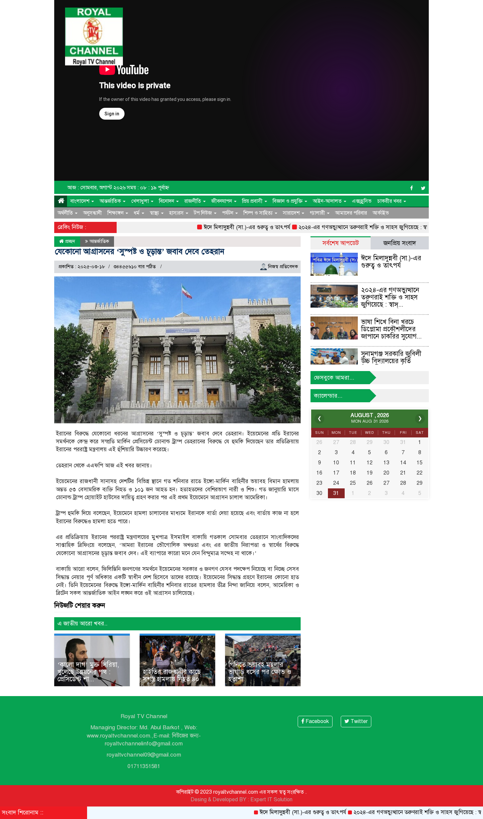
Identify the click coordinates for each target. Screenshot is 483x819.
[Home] (60, 201)
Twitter (358, 721)
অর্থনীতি (66, 213)
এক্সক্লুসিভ (362, 201)
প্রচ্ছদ (69, 241)
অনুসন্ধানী (92, 213)
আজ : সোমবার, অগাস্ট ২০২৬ (96, 187)
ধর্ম (137, 213)
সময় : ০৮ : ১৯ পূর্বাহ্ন (148, 187)
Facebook (316, 721)
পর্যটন (228, 213)
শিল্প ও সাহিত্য (258, 213)
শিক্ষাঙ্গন (116, 213)
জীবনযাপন (222, 201)
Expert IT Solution (271, 799)
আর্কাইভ (381, 213)
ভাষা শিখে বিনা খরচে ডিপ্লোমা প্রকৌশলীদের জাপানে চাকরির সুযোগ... (391, 329)
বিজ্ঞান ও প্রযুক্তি (288, 201)
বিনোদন (167, 201)
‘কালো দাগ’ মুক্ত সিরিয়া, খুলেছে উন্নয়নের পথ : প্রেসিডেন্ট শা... (88, 672)
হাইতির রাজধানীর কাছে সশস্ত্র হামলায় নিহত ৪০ (172, 675)
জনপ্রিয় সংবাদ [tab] (399, 243)
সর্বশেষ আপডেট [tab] (340, 243)
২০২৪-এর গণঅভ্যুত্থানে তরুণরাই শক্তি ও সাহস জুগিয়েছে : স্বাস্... (390, 297)
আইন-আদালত (328, 201)
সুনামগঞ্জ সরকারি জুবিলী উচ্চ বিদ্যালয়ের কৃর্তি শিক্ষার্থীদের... (391, 361)
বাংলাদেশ (80, 201)
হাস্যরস (177, 213)
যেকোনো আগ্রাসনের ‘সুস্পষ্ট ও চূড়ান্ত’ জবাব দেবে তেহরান (139, 251)
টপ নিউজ (203, 213)
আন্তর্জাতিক (111, 201)
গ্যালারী (318, 213)
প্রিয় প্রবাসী (253, 201)
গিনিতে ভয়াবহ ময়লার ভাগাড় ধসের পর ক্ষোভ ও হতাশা (259, 672)
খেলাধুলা (140, 201)
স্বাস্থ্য (155, 213)
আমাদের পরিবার (351, 213)
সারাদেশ (292, 213)
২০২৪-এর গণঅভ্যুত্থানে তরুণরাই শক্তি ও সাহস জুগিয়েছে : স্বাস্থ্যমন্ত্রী (346, 227)
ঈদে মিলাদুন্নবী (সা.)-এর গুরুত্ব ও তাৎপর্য (223, 227)
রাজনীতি (193, 201)
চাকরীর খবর (390, 201)
